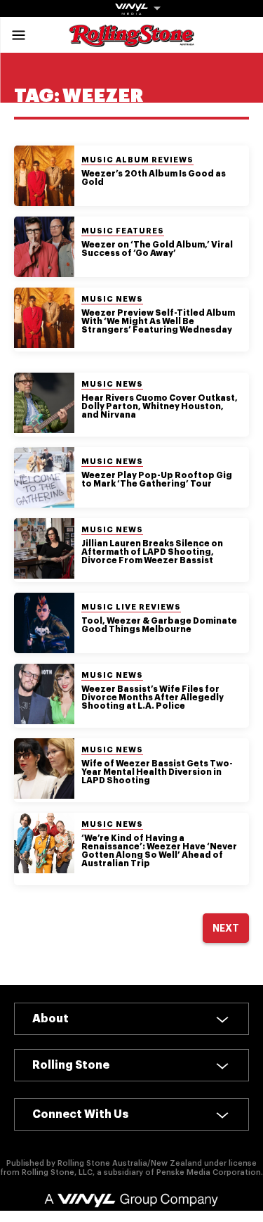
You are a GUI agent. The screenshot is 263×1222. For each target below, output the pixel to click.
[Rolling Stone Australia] (131, 40)
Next (226, 928)
